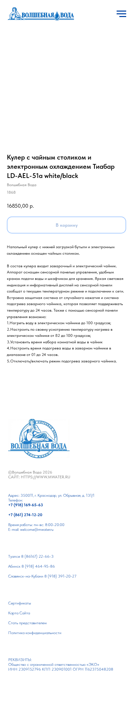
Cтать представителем (27, 622)
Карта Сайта (19, 613)
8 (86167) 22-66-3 (37, 556)
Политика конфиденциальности (34, 632)
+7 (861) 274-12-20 (25, 514)
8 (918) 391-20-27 (60, 576)
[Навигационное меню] (121, 14)
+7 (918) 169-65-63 (25, 505)
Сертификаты (19, 603)
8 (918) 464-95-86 (38, 566)
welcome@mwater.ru (37, 529)
